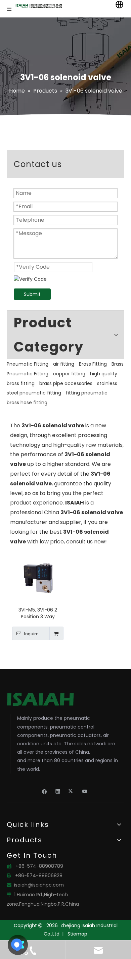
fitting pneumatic (86, 392)
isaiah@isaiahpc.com (39, 885)
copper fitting (69, 373)
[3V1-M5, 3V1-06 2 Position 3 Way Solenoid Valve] (37, 577)
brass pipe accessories (65, 383)
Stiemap (77, 933)
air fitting (63, 364)
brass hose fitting (27, 402)
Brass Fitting (93, 364)
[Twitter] (71, 791)
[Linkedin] (58, 791)
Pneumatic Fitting (27, 364)
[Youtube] (85, 791)
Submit (32, 294)
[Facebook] (44, 791)
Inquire (31, 633)
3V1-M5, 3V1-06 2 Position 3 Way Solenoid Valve (37, 613)
